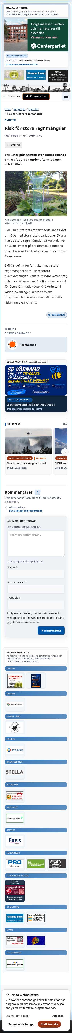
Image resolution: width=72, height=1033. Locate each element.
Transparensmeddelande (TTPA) (22, 64)
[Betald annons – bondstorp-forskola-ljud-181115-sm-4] (58, 76)
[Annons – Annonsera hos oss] (36, 680)
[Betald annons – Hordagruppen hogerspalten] (15, 964)
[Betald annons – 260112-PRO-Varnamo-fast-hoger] (15, 864)
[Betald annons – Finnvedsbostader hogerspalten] (15, 818)
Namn (12, 567)
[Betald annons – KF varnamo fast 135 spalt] (36, 918)
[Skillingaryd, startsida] (36, 96)
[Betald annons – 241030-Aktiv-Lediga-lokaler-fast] (15, 680)
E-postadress (16, 582)
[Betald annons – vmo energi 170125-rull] (15, 918)
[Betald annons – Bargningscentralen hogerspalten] (15, 796)
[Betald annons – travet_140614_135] (57, 864)
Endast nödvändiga (21, 1024)
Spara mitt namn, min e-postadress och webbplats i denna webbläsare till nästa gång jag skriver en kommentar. (35, 617)
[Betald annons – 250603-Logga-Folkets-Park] (15, 705)
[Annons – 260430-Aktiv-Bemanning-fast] (14, 75)
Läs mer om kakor (17, 1015)
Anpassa (58, 1015)
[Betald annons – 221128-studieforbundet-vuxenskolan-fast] (36, 864)
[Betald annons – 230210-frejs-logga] (15, 841)
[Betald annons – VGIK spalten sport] (36, 941)
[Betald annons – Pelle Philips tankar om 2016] (36, 75)
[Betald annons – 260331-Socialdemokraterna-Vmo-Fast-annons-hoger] (15, 890)
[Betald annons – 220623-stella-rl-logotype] (15, 773)
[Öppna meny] (66, 96)
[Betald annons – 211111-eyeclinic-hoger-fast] (15, 750)
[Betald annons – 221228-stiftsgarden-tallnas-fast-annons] (15, 727)
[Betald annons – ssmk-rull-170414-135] (15, 941)
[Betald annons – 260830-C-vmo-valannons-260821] (36, 35)
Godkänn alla (49, 1024)
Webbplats (14, 597)
